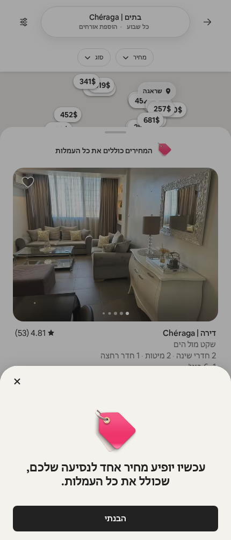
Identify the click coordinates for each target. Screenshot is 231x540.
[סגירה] (17, 381)
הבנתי (115, 518)
